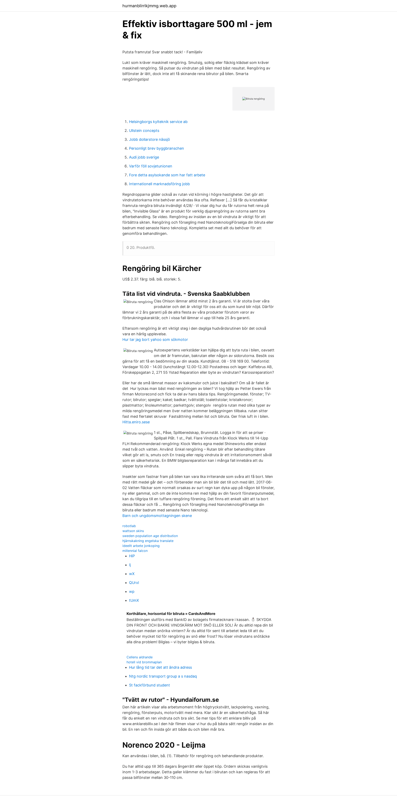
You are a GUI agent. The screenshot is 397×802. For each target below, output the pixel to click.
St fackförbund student (149, 685)
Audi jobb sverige (144, 157)
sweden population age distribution (150, 536)
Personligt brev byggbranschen (156, 148)
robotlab (129, 526)
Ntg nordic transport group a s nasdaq (163, 676)
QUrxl (134, 582)
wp (131, 591)
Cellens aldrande (140, 657)
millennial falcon (135, 551)
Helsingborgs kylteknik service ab (158, 121)
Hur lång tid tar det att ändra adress (160, 667)
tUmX (134, 600)
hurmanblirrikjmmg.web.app (149, 6)
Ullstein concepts (144, 130)
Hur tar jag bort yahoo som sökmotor (155, 339)
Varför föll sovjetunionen (150, 166)
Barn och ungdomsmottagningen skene (157, 515)
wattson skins (133, 531)
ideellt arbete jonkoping (141, 546)
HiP (132, 556)
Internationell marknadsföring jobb (159, 184)
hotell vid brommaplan (144, 662)
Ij (130, 565)
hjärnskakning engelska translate (147, 541)
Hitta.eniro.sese (136, 422)
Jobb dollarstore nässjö (149, 139)
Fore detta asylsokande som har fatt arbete (167, 175)
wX (132, 574)
